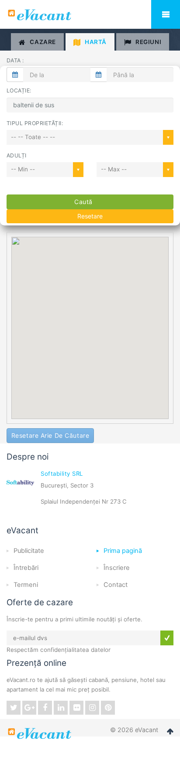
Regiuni (148, 41)
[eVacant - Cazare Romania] (41, 733)
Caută (83, 201)
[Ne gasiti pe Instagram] (92, 708)
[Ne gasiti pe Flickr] (76, 708)
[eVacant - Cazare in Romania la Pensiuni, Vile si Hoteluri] (90, 14)
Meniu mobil (165, 14)
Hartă (96, 41)
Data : (15, 60)
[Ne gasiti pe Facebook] (45, 708)
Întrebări (26, 568)
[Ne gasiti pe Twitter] (14, 708)
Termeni (26, 585)
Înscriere (117, 568)
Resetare (90, 216)
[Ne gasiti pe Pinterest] (108, 708)
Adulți (17, 155)
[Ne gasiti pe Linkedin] (61, 708)
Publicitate (29, 551)
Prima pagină (123, 551)
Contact (116, 585)
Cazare (42, 41)
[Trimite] (166, 638)
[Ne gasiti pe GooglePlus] (29, 708)
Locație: (19, 90)
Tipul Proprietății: (35, 123)
